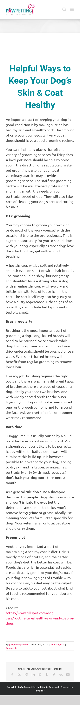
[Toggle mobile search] (64, 9)
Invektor (40, 690)
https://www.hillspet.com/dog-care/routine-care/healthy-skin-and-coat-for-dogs (40, 618)
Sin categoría (57, 644)
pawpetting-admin (19, 644)
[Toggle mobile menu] (72, 9)
